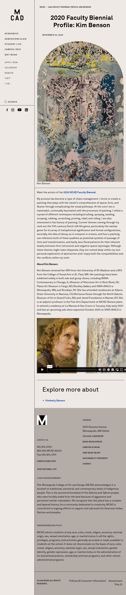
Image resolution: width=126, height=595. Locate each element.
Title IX (118, 584)
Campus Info (13, 49)
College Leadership (93, 436)
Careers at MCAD (91, 447)
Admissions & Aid (16, 39)
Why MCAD (11, 55)
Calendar (11, 67)
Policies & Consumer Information (87, 580)
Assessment (115, 580)
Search (12, 102)
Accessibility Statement (95, 458)
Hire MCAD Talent (91, 453)
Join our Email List (47, 469)
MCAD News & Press (92, 441)
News (42, 7)
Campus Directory (46, 461)
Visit (7, 78)
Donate (9, 73)
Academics (12, 33)
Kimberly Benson (55, 400)
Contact (87, 464)
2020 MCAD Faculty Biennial (79, 192)
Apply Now (11, 62)
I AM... (8, 83)
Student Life (13, 44)
